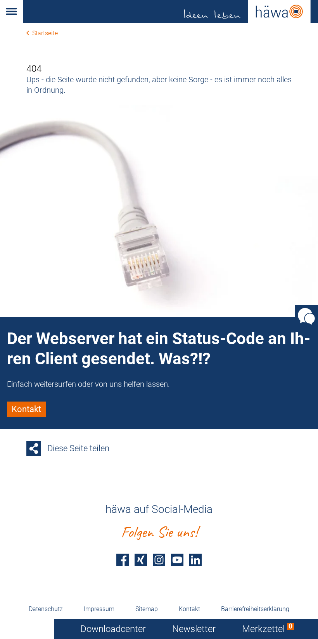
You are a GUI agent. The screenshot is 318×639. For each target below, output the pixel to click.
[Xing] (141, 560)
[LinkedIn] (195, 560)
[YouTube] (177, 560)
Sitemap (146, 609)
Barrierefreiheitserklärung (255, 609)
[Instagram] (159, 560)
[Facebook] (122, 560)
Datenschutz (46, 609)
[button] (11, 11)
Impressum (99, 609)
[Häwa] (170, 11)
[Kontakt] (306, 316)
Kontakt (189, 609)
